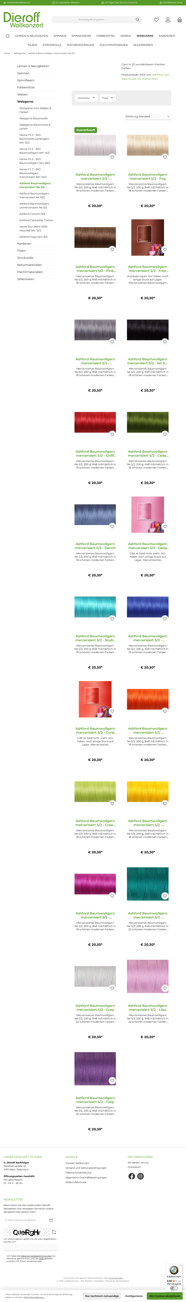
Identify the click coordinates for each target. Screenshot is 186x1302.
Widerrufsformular (76, 1182)
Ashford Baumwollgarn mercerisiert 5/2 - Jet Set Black (147, 361)
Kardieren (24, 243)
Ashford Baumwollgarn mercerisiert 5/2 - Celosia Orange (147, 731)
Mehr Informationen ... (34, 1297)
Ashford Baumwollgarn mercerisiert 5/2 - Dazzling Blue (147, 638)
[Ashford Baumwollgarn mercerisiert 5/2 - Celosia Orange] (147, 699)
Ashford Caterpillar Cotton (36, 220)
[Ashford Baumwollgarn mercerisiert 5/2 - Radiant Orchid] (95, 884)
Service (72, 1157)
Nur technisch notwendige (102, 1296)
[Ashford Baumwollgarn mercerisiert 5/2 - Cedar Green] (147, 422)
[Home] (10, 35)
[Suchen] (138, 19)
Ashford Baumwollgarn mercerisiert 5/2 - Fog (147, 177)
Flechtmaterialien (30, 272)
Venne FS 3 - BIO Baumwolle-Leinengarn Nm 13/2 (34, 138)
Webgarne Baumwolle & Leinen (34, 126)
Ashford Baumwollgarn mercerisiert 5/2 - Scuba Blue (95, 638)
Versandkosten (116, 1278)
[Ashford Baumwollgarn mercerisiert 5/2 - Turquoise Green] (147, 884)
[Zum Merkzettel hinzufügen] (112, 157)
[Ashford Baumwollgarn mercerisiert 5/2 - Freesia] (147, 791)
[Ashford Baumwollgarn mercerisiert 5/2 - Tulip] (95, 1068)
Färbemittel (26, 87)
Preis (105, 98)
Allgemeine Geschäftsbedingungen (86, 1177)
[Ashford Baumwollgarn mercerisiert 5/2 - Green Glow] (95, 791)
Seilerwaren (25, 279)
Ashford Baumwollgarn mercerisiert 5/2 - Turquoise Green (147, 915)
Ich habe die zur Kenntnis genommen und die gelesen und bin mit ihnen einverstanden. (31, 1258)
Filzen (21, 250)
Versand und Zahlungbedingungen (86, 1168)
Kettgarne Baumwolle (33, 118)
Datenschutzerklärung (78, 1172)
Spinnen (23, 73)
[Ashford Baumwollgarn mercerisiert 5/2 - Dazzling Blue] (147, 607)
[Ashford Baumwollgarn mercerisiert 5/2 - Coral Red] (95, 699)
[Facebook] (132, 1176)
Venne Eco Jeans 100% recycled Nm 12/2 (33, 228)
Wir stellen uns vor (138, 1162)
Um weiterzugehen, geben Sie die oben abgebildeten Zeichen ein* (30, 1240)
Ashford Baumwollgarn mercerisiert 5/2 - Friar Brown (147, 269)
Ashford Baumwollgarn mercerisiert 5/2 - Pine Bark (95, 269)
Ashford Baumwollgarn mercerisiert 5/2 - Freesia (147, 823)
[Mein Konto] (168, 19)
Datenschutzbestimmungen (36, 1256)
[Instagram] (140, 1176)
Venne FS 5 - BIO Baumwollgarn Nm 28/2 (34, 161)
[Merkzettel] (156, 19)
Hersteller (84, 98)
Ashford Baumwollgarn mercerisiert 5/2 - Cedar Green (147, 454)
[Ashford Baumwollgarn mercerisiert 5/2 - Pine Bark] (95, 237)
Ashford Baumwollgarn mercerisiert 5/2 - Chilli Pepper (95, 454)
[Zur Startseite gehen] (24, 20)
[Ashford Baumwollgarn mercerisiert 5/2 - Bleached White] (95, 145)
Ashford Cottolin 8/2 (32, 214)
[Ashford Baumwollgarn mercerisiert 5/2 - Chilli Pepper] (95, 422)
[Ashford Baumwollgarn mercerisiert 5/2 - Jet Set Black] (147, 330)
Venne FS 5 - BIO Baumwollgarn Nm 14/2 (34, 150)
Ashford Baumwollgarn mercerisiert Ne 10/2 (34, 195)
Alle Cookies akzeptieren (164, 1296)
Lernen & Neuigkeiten (33, 66)
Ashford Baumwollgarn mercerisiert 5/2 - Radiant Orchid (95, 915)
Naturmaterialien (29, 265)
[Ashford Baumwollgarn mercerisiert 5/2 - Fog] (147, 145)
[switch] (174, 1288)
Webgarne (19, 53)
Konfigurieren (134, 1296)
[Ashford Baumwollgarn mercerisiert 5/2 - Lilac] (147, 976)
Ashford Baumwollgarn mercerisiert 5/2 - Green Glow (95, 823)
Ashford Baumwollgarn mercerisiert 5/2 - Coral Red (95, 731)
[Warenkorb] (178, 19)
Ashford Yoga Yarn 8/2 (33, 236)
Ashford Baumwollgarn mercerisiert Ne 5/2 (52, 53)
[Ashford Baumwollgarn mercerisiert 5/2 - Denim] (95, 515)
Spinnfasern (26, 80)
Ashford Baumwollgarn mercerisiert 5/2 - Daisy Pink (147, 546)
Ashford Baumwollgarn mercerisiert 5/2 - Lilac (147, 1008)
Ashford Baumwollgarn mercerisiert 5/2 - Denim (95, 546)
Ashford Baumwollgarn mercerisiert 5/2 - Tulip (95, 1100)
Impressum (134, 1167)
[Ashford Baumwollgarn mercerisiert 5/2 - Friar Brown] (147, 237)
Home (7, 53)
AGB (41, 1258)
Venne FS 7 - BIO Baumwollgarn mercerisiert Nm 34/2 (33, 173)
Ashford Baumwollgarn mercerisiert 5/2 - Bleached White (95, 177)
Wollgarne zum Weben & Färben (35, 110)
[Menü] (180, 1266)
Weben (22, 94)
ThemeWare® (122, 1281)
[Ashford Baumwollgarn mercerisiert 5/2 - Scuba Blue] (95, 607)
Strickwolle (25, 258)
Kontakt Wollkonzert (77, 1163)
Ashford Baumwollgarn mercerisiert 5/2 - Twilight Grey (95, 361)
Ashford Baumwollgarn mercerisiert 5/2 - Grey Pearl (95, 1008)
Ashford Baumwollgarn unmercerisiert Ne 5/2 (34, 205)
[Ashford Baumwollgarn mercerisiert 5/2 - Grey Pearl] (95, 976)
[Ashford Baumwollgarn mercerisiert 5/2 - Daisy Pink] (147, 515)
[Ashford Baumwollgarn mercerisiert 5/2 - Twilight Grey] (95, 330)
